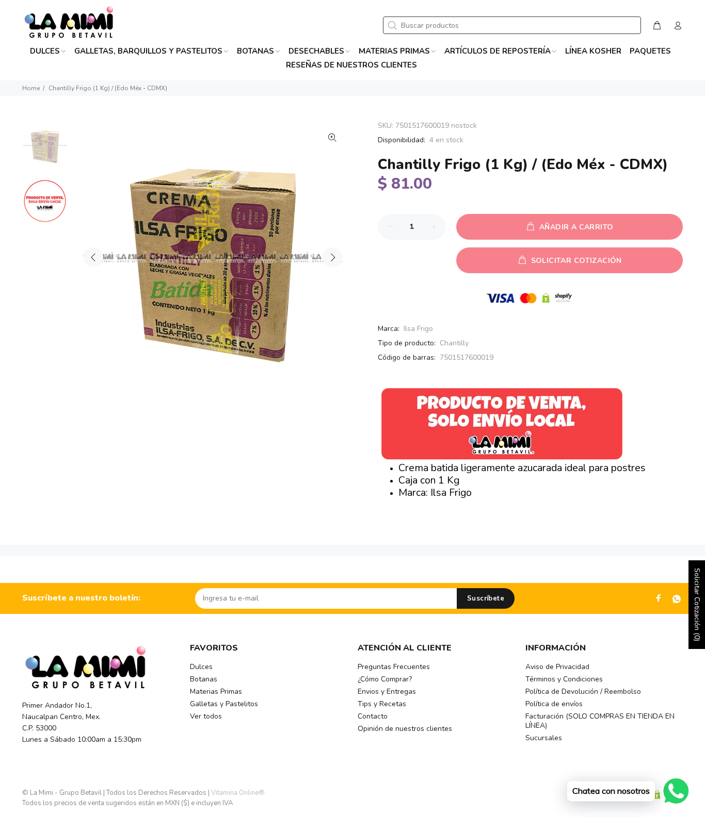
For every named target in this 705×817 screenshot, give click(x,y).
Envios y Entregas (387, 691)
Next (332, 257)
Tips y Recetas (382, 704)
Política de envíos (554, 704)
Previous (93, 257)
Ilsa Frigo (418, 329)
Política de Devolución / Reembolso (583, 691)
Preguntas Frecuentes (394, 667)
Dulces (201, 667)
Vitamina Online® (238, 792)
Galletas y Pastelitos (224, 704)
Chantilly (454, 343)
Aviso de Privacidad (557, 667)
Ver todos (206, 716)
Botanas (203, 679)
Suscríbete (485, 598)
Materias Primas (216, 691)
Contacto (373, 716)
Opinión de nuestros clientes (405, 728)
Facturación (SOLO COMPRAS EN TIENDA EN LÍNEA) (600, 720)
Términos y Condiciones (564, 679)
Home (31, 88)
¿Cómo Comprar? (385, 679)
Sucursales (543, 738)
